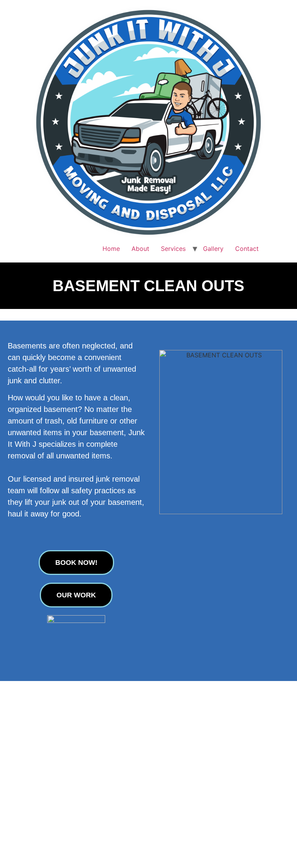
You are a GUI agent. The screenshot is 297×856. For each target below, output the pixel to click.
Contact (247, 248)
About (140, 248)
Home (111, 248)
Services (173, 248)
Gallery (213, 248)
